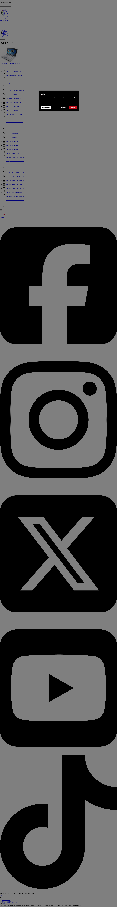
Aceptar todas (73, 107)
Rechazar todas (63, 107)
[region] (59, 101)
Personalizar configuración (46, 107)
